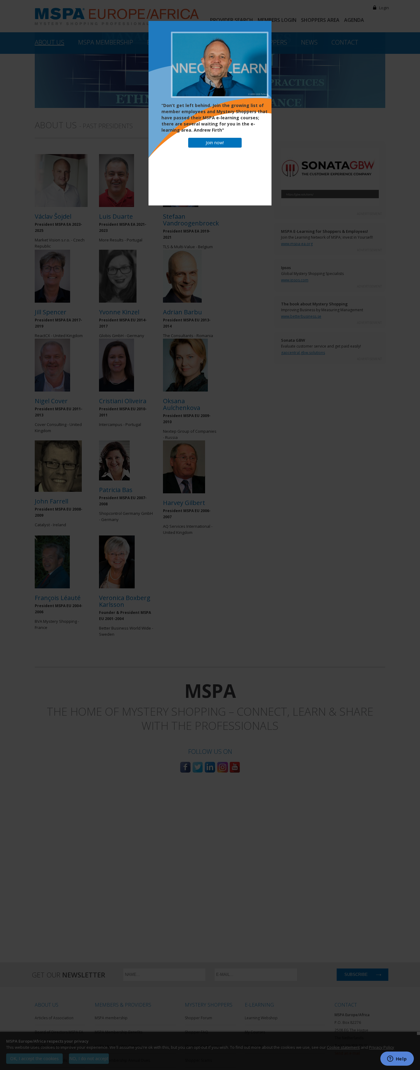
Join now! (215, 142)
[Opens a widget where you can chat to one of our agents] (397, 1059)
